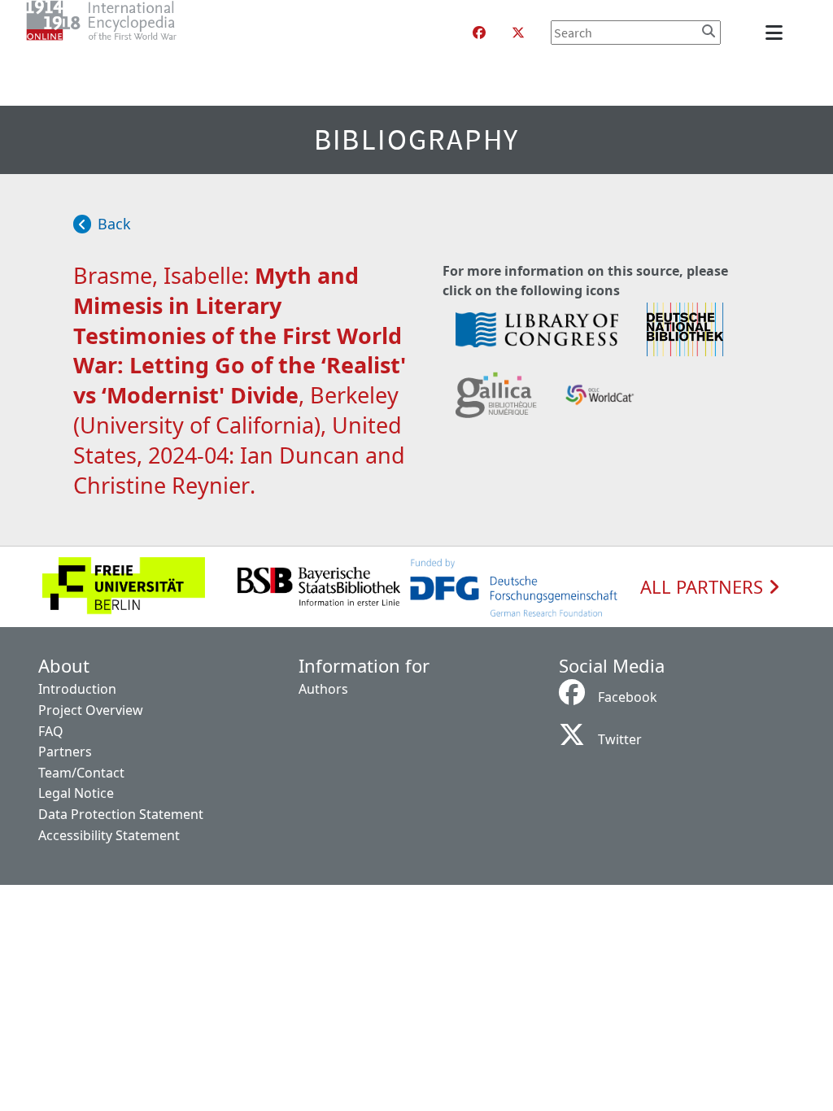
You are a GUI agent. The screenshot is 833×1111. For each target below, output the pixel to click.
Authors (323, 689)
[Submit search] (708, 31)
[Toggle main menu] (777, 32)
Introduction (77, 689)
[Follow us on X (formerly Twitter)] (518, 32)
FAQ (50, 731)
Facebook (627, 697)
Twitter (620, 739)
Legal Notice (76, 793)
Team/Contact (81, 773)
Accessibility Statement (109, 835)
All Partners (704, 587)
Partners (65, 751)
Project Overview (90, 710)
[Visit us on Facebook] (479, 32)
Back (114, 223)
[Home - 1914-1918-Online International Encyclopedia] (134, 32)
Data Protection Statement (120, 814)
